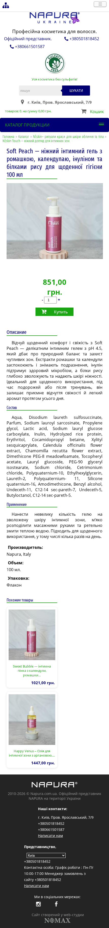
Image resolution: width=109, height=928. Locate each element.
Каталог (23, 137)
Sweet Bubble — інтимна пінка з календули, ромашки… (32, 670)
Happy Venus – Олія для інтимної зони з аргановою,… (32, 753)
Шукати (76, 91)
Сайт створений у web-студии (58, 914)
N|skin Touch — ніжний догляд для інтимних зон (36, 141)
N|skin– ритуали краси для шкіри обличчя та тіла (68, 137)
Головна (8, 137)
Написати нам (50, 835)
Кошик (97, 111)
